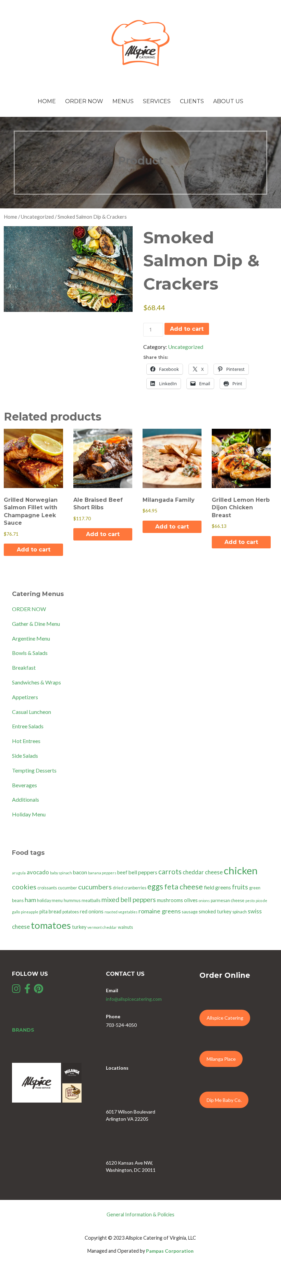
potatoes (70, 911)
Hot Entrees (26, 741)
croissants (47, 887)
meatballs (91, 900)
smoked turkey (215, 911)
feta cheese (183, 886)
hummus (72, 900)
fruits (240, 887)
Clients (192, 101)
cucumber (67, 887)
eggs (155, 886)
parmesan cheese (227, 900)
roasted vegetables (121, 912)
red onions (91, 911)
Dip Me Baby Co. (224, 1100)
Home (47, 101)
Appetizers (25, 697)
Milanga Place (221, 1059)
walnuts (125, 927)
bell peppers (143, 872)
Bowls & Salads (30, 652)
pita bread (50, 911)
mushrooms (170, 900)
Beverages (24, 785)
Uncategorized (37, 217)
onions (204, 900)
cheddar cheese (203, 872)
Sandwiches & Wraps (36, 682)
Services (157, 101)
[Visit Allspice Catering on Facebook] (27, 990)
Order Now (84, 101)
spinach (239, 911)
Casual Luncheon (31, 711)
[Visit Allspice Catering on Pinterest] (38, 990)
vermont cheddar (102, 927)
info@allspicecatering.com (134, 999)
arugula (19, 873)
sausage (190, 911)
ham (30, 899)
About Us (228, 101)
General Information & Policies (140, 1214)
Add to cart (187, 329)
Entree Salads (28, 726)
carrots (170, 871)
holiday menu (50, 900)
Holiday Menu (29, 814)
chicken (241, 870)
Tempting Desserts (34, 770)
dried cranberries (129, 887)
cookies (24, 887)
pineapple (29, 912)
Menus (123, 101)
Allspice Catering (225, 1018)
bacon (80, 872)
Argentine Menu (31, 638)
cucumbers (95, 887)
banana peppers (102, 873)
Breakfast (24, 667)
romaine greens (159, 911)
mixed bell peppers (128, 899)
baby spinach (61, 873)
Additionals (25, 799)
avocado (38, 872)
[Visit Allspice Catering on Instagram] (16, 990)
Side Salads (25, 755)
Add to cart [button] (33, 549)
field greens (217, 887)
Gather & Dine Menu (36, 623)
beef (122, 872)
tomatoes (51, 925)
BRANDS (23, 1030)
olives (191, 900)
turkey (79, 927)
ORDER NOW (29, 609)
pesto (250, 900)
